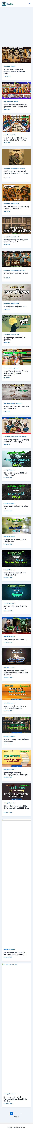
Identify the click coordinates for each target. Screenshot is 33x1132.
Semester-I (12, 470)
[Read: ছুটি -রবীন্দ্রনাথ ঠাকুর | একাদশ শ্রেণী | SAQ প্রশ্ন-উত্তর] (16, 323)
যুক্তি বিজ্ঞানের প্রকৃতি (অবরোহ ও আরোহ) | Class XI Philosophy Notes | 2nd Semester (16, 673)
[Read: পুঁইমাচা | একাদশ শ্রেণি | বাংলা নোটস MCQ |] (16, 625)
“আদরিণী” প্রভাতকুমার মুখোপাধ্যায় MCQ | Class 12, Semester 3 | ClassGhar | (16, 173)
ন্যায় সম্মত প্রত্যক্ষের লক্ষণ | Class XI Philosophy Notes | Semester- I (16, 953)
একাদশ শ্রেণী (6, 470)
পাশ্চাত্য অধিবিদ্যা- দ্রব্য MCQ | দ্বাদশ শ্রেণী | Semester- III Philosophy (16, 441)
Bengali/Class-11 (15, 203)
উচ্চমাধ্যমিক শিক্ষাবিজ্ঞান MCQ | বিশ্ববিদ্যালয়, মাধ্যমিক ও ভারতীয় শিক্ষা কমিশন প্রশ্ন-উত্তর (15, 139)
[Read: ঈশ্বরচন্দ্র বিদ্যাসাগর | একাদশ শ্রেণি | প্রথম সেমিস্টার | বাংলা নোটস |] (16, 558)
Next (16, 1117)
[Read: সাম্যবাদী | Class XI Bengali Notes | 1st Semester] (16, 525)
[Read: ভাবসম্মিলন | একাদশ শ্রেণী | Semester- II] (16, 292)
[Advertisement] (16, 24)
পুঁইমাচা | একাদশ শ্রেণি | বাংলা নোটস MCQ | (15, 639)
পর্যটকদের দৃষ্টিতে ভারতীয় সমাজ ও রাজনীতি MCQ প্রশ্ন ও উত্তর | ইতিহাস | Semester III (16, 106)
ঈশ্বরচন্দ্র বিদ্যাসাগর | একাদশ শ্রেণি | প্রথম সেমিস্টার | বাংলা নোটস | (15, 574)
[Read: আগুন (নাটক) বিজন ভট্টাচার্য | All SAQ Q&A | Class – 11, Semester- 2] (16, 192)
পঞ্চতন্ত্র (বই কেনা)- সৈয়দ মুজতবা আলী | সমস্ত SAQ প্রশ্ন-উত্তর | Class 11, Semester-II (16, 373)
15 (21, 1113)
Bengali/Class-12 (15, 168)
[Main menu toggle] (29, 3)
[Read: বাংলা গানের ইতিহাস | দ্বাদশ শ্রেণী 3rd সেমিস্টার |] (16, 259)
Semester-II (7, 203)
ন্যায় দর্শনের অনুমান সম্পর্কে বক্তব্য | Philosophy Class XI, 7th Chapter (16, 774)
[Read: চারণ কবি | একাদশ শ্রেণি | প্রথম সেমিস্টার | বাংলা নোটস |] (16, 492)
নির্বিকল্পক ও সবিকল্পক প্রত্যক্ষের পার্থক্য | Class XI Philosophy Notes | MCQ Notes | (16, 808)
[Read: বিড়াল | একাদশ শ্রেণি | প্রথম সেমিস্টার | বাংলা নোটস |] (16, 592)
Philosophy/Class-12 (16, 436)
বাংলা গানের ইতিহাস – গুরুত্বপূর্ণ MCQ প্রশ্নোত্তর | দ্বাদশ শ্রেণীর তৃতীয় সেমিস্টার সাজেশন (14, 71)
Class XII (13, 66)
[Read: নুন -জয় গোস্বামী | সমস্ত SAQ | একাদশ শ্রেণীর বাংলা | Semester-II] (16, 392)
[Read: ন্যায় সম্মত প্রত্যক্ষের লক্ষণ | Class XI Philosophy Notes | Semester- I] (16, 882)
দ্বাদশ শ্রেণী (16, 101)
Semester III (7, 66)
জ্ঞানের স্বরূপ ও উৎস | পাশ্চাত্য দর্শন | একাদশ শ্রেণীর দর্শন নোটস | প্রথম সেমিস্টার (15, 707)
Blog (5, 101)
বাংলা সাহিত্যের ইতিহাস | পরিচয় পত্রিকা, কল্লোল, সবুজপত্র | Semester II (16, 241)
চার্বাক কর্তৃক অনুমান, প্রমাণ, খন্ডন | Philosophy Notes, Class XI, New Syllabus (16, 1099)
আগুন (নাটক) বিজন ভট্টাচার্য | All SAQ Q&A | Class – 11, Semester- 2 (16, 208)
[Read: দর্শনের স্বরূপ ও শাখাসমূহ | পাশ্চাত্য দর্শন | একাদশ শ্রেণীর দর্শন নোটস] (16, 725)
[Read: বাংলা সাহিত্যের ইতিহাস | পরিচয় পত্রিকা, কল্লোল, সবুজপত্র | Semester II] (16, 225)
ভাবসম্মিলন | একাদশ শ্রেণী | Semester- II (16, 306)
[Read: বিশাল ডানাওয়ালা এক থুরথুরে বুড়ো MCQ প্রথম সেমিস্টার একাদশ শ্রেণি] (16, 458)
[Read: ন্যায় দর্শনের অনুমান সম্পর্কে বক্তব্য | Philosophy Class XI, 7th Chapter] (16, 758)
